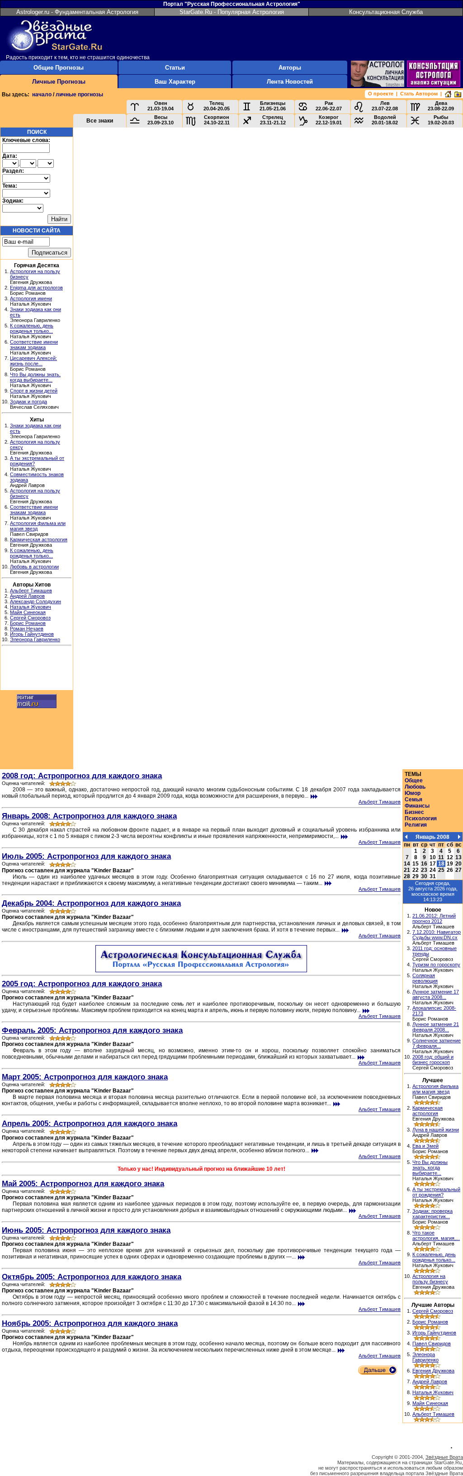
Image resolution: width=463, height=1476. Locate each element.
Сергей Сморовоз (30, 617)
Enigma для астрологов (36, 287)
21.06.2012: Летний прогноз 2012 (434, 918)
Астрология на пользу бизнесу (430, 1278)
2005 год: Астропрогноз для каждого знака (82, 983)
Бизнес (414, 812)
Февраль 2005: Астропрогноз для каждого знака (92, 1030)
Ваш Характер (175, 81)
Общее (414, 780)
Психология (421, 818)
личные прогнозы (79, 94)
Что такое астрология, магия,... (436, 1235)
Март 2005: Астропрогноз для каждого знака (85, 1076)
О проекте (380, 93)
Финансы (417, 806)
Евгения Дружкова (433, 1370)
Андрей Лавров (27, 596)
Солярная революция (425, 978)
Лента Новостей (290, 81)
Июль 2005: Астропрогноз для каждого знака (86, 856)
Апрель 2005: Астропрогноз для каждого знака (89, 1123)
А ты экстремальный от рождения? (436, 1192)
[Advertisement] (36, 669)
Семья (413, 799)
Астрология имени (31, 298)
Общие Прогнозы (58, 67)
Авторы (290, 67)
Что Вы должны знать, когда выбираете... (35, 377)
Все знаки (99, 121)
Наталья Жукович (30, 607)
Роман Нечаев (26, 628)
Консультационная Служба (386, 12)
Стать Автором (419, 93)
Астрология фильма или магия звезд (435, 1088)
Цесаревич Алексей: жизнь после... (33, 360)
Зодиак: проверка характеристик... (432, 1213)
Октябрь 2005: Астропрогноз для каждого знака (91, 1276)
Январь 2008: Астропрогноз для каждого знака (89, 815)
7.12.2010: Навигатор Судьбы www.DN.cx (436, 934)
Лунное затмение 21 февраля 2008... (435, 1027)
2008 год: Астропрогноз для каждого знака (82, 775)
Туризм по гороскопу (436, 964)
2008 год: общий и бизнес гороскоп (433, 1059)
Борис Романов (28, 623)
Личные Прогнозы (58, 81)
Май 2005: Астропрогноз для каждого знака (83, 1183)
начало (42, 94)
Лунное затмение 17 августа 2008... (435, 994)
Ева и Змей (425, 1146)
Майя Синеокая (28, 612)
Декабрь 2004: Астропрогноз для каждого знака (91, 903)
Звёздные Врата (444, 1457)
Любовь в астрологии (34, 566)
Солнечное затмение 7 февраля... (436, 1043)
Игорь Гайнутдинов (32, 634)
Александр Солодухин (35, 601)
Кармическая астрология (38, 539)
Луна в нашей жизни (435, 1129)
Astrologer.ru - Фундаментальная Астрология (77, 12)
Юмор (412, 793)
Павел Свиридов (431, 1343)
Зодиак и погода (28, 401)
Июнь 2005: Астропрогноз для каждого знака (86, 1230)
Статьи (175, 67)
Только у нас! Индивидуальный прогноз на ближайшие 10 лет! (201, 1169)
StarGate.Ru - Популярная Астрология (232, 12)
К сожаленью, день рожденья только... (31, 328)
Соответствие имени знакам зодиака (34, 344)
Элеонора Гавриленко (35, 639)
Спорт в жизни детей (33, 390)
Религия (416, 825)
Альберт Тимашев (31, 590)
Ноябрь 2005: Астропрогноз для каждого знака (90, 1323)
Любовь (415, 787)
